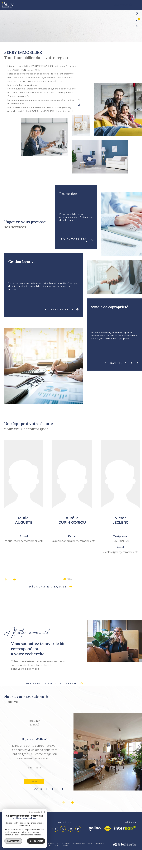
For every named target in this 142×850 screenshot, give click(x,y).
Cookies (64, 846)
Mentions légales (79, 843)
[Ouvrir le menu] (137, 5)
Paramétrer (13, 841)
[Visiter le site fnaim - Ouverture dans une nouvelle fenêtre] (107, 829)
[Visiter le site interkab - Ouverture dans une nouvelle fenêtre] (125, 828)
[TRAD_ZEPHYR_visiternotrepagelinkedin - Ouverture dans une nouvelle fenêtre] (78, 829)
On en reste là (35, 812)
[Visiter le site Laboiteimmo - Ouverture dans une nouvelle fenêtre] (124, 845)
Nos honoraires (52, 843)
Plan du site (65, 843)
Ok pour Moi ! (36, 841)
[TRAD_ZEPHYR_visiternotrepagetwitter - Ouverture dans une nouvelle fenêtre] (63, 829)
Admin (91, 843)
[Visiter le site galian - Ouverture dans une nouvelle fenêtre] (95, 828)
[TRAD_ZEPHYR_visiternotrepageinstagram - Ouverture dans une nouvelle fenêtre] (70, 829)
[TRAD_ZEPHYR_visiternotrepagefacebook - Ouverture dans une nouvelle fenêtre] (55, 829)
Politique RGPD (52, 846)
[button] (14, 579)
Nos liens (99, 843)
